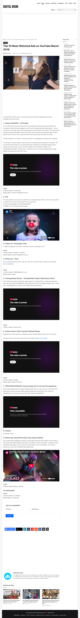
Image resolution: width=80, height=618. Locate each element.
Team (28, 615)
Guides (70, 3)
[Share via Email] (43, 529)
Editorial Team (7, 53)
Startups (47, 3)
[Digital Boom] (10, 6)
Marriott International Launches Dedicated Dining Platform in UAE (50, 602)
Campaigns (61, 3)
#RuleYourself (39, 338)
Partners (33, 615)
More (74, 3)
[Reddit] (36, 529)
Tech (66, 3)
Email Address (35, 509)
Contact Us (48, 615)
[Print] (47, 529)
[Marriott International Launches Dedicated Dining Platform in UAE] (50, 594)
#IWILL (46, 338)
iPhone (5, 262)
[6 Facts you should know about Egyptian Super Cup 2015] (11, 594)
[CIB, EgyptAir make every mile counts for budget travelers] (31, 594)
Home (38, 3)
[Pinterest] (32, 529)
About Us (23, 615)
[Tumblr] (28, 529)
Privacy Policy (55, 615)
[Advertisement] (40, 25)
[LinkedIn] (24, 529)
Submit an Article (40, 615)
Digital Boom (51, 612)
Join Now (9, 515)
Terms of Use (62, 615)
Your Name (8, 509)
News (42, 3)
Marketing (53, 3)
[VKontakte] (39, 529)
